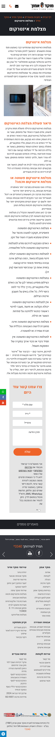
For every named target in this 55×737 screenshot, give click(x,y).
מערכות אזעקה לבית (17, 605)
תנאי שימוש (45, 680)
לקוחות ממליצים (43, 601)
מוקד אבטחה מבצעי (17, 576)
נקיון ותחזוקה (19, 622)
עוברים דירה (45, 666)
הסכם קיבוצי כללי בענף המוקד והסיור (16, 688)
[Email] (16, 6)
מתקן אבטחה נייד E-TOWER (17, 610)
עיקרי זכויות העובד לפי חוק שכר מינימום (16, 664)
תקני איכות (45, 583)
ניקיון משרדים (20, 627)
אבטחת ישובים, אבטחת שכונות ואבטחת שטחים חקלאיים (39, 630)
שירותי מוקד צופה (18, 590)
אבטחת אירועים (43, 636)
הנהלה (47, 579)
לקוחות (47, 576)
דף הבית (47, 17)
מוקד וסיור (16, 17)
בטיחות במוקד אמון (41, 590)
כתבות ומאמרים (32, 17)
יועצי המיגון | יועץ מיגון (16, 583)
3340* (27, 729)
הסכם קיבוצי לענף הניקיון (18, 682)
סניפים (47, 640)
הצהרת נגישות (44, 594)
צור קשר (46, 659)
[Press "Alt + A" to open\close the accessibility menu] (3, 734)
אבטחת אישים (44, 647)
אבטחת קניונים (43, 643)
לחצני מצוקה (20, 586)
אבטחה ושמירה (42, 622)
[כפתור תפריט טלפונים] (10, 6)
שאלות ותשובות (43, 673)
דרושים (47, 605)
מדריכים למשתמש (42, 670)
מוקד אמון (44, 567)
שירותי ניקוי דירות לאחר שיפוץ (16, 632)
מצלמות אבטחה (19, 597)
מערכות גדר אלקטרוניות (16, 601)
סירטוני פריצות (19, 579)
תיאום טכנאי (44, 662)
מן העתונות (45, 612)
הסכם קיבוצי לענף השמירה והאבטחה (18, 676)
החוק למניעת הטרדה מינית (17, 670)
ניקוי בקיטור (21, 637)
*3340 (17, 546)
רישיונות (46, 586)
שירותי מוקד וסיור (16, 567)
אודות (47, 572)
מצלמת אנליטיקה (18, 614)
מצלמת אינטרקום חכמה (15, 594)
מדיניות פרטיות (43, 677)
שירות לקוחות (43, 654)
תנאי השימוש (25, 470)
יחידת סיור (21, 572)
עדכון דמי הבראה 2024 (16, 693)
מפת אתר (46, 615)
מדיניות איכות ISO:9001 (15, 697)
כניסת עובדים (19, 654)
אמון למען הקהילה (42, 597)
